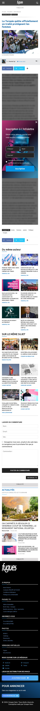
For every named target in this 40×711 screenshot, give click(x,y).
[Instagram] (21, 662)
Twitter (25, 665)
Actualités (9, 12)
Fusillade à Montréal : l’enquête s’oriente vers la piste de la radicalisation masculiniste (10, 406)
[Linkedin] (3, 665)
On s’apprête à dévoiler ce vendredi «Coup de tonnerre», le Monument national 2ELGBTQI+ (19, 525)
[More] (27, 68)
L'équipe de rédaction (27, 356)
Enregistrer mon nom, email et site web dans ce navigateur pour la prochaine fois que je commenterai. (20, 444)
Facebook (7, 662)
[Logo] (20, 2)
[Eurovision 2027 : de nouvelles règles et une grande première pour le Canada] (29, 260)
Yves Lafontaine (7, 412)
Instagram (26, 662)
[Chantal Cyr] (4, 61)
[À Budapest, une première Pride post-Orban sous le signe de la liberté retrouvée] (10, 370)
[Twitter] (21, 665)
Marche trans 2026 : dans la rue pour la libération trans (10, 269)
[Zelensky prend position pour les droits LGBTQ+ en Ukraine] (29, 395)
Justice (25, 230)
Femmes (19, 230)
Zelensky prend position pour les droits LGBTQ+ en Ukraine (29, 404)
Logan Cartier (6, 385)
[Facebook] (3, 662)
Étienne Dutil (5, 530)
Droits (13, 230)
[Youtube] (3, 668)
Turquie (5, 232)
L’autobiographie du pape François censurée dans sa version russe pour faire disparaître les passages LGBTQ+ (28, 537)
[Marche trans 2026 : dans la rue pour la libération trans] (10, 260)
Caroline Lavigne (26, 385)
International (17, 12)
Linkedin (7, 665)
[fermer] (36, 122)
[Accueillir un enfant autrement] (10, 312)
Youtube (7, 668)
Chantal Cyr (12, 61)
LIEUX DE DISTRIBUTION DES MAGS (16, 671)
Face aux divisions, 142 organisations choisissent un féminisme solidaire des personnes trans (10, 296)
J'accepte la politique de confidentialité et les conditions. (18, 162)
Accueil (4, 12)
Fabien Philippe (6, 359)
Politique (14, 14)
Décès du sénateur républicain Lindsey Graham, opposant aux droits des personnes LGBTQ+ (29, 324)
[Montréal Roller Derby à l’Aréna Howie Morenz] (29, 344)
